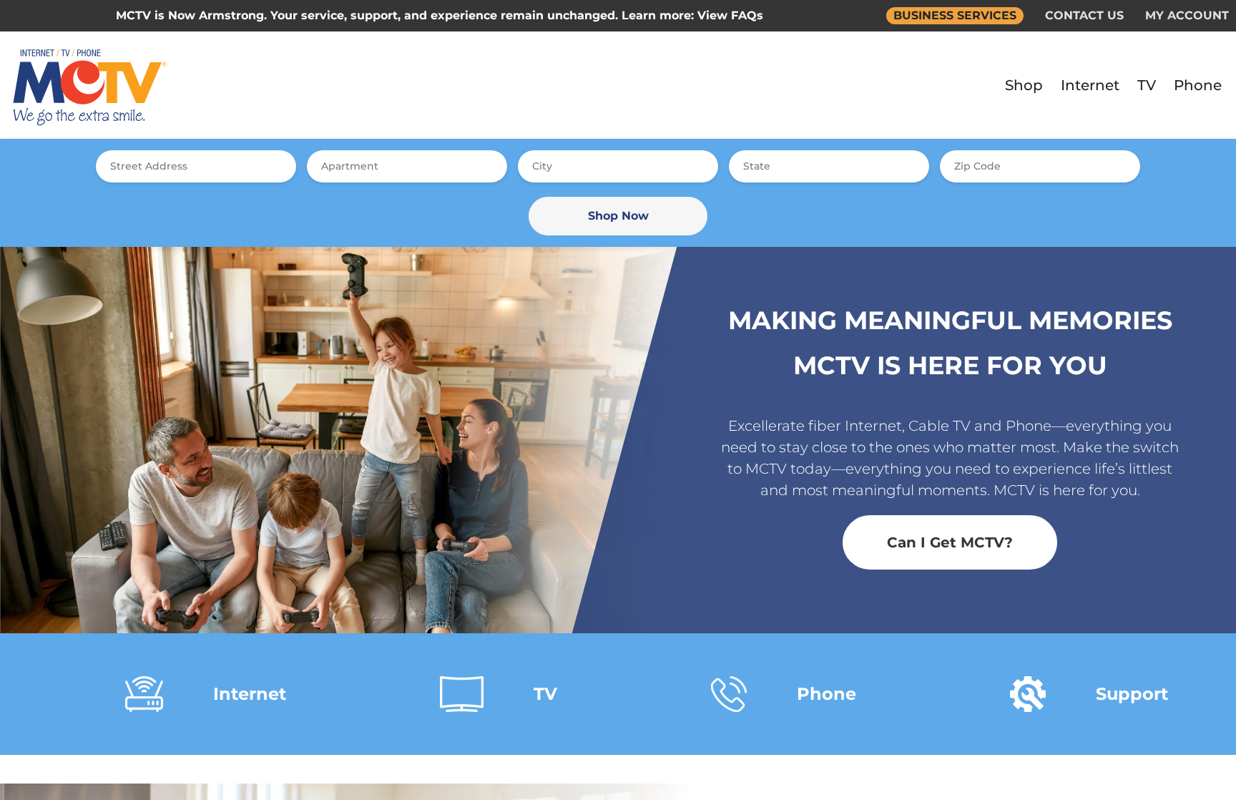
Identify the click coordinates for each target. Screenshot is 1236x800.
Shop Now (618, 216)
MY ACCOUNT (1187, 15)
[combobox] (196, 166)
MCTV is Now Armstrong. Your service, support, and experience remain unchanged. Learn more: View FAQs (439, 15)
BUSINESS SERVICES (954, 15)
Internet (1090, 85)
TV (1146, 85)
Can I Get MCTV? (950, 542)
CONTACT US (1084, 15)
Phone (1198, 85)
